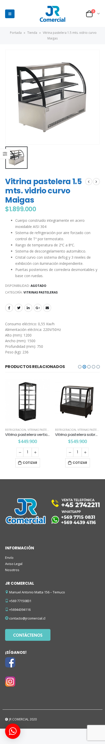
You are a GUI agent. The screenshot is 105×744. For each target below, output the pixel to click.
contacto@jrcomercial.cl (27, 618)
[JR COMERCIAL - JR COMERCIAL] (52, 14)
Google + (38, 308)
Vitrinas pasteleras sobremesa (49, 430)
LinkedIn (28, 308)
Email (47, 308)
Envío (9, 557)
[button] (79, 367)
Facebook (9, 308)
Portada (16, 32)
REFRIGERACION (15, 430)
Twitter (19, 308)
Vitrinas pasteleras (40, 292)
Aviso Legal (13, 563)
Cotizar (30, 462)
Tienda (32, 32)
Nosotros (12, 570)
